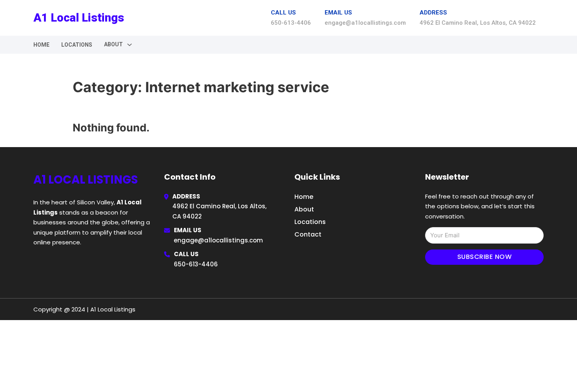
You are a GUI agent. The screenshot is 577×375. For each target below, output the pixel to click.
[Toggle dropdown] (129, 44)
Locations (76, 45)
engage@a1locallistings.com (218, 240)
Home (41, 45)
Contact (307, 234)
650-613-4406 (196, 264)
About (304, 209)
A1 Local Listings (78, 17)
